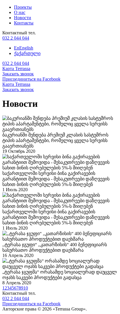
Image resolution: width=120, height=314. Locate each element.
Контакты (23, 22)
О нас (19, 12)
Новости (22, 17)
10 (25, 287)
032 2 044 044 (15, 38)
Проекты (23, 7)
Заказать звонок (18, 73)
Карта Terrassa (16, 68)
